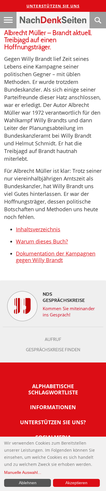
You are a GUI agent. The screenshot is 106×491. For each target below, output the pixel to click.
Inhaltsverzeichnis (38, 229)
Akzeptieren (76, 482)
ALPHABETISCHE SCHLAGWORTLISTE (53, 389)
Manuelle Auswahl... (22, 472)
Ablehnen (28, 482)
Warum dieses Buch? (42, 241)
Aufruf (53, 339)
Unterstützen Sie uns (53, 6)
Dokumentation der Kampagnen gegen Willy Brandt (55, 257)
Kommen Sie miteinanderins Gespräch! (69, 311)
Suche (98, 20)
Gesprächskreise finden (53, 349)
